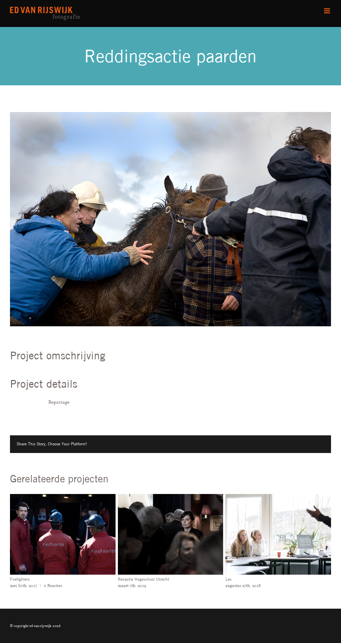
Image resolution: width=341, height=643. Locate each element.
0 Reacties (235, 585)
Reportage (59, 402)
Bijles (90, 579)
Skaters (199, 579)
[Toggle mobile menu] (327, 10)
